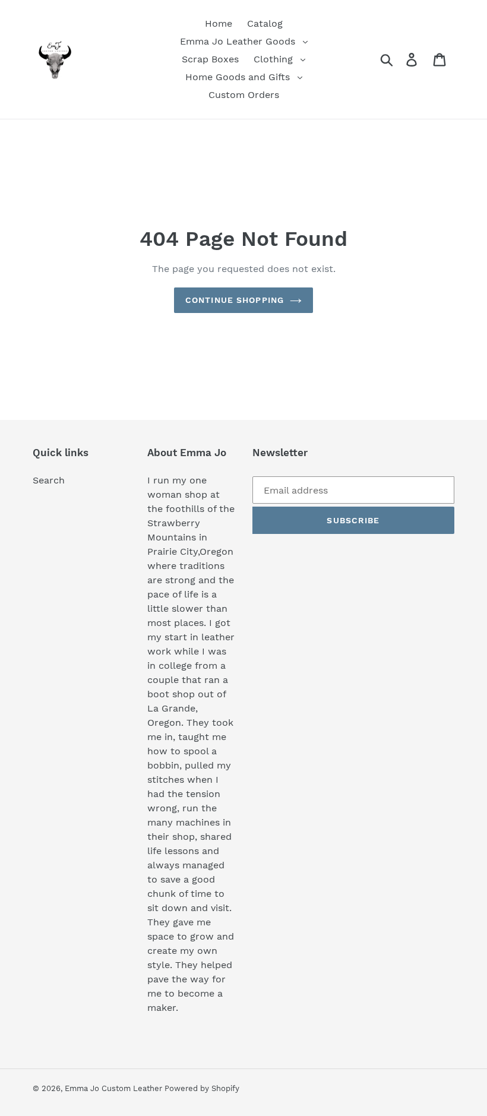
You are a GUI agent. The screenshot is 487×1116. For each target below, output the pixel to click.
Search (49, 480)
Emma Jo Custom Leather (115, 1088)
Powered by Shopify (202, 1088)
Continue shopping (234, 300)
